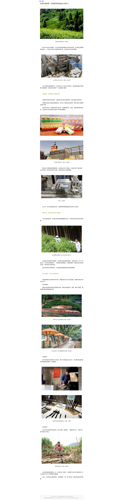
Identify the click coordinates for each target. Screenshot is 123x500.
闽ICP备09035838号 (69, 496)
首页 (40, 1)
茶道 (43, 1)
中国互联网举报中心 (62, 496)
